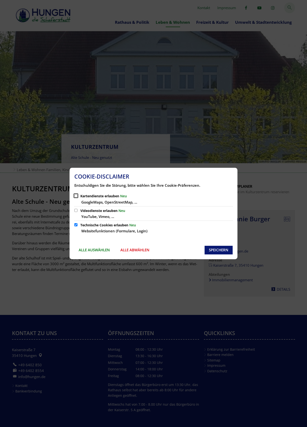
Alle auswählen (94, 249)
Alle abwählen (134, 249)
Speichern (218, 249)
